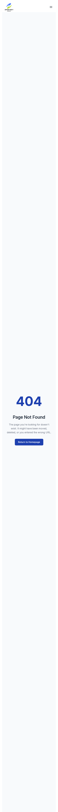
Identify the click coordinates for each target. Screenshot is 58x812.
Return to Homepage (29, 442)
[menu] (51, 7)
